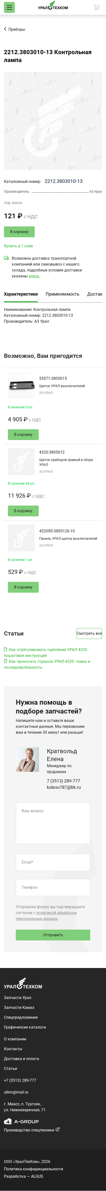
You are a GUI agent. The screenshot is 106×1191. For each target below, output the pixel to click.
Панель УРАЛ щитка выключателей (68, 538)
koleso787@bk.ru (64, 787)
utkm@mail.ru (16, 1092)
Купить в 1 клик (18, 246)
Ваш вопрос (33, 811)
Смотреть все (89, 633)
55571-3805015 (53, 378)
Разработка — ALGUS (23, 1176)
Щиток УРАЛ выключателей (62, 386)
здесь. (34, 276)
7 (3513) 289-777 (63, 780)
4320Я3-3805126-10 (57, 531)
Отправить (53, 935)
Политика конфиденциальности (33, 1169)
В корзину (19, 231)
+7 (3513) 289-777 (20, 1080)
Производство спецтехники (29, 1130)
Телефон (29, 887)
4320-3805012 (52, 452)
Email (27, 862)
